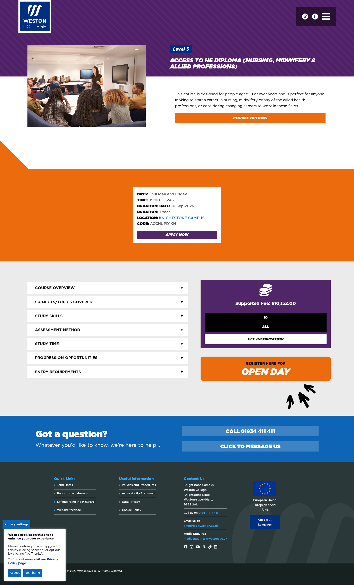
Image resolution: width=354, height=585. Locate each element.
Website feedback (69, 510)
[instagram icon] (191, 547)
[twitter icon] (204, 547)
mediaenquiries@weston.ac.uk (205, 538)
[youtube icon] (198, 547)
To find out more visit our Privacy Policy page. (33, 561)
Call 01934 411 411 (250, 431)
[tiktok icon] (210, 547)
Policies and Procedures (139, 485)
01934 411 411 (208, 512)
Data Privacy (131, 501)
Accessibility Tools (305, 17)
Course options (250, 118)
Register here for (265, 369)
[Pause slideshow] (315, 17)
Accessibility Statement (139, 493)
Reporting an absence (72, 493)
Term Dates (65, 485)
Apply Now (177, 235)
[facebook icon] (185, 547)
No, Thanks (33, 572)
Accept (15, 572)
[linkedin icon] (215, 547)
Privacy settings (16, 524)
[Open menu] (326, 16)
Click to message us (250, 446)
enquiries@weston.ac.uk (201, 525)
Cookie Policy (131, 510)
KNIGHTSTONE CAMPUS (171, 218)
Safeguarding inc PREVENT (76, 501)
